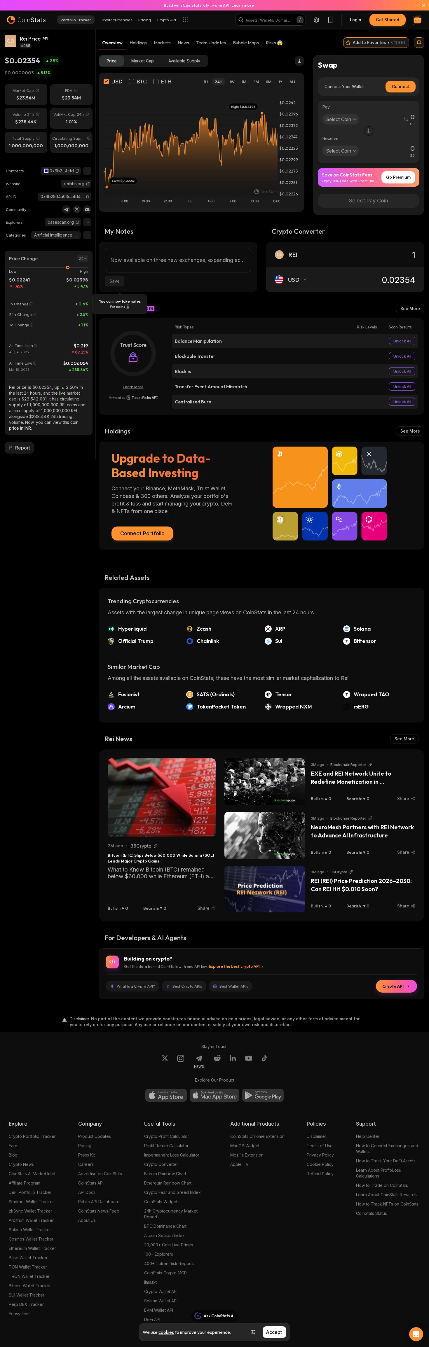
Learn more (242, 5)
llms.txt (150, 1282)
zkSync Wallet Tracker (30, 1210)
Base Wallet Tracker (28, 1257)
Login (355, 19)
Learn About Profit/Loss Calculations (378, 1173)
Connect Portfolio (142, 533)
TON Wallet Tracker (28, 1266)
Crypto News (21, 1164)
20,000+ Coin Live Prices (168, 1244)
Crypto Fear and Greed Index (172, 1192)
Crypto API (393, 986)
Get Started (387, 19)
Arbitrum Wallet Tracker (31, 1220)
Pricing (84, 1145)
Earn (13, 1145)
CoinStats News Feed (98, 1210)
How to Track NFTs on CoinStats (387, 1203)
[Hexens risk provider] (133, 397)
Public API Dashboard (99, 1201)
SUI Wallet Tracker (26, 1294)
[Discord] (87, 209)
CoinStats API (91, 1182)
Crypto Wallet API (160, 1291)
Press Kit (86, 1154)
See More (410, 308)
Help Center (367, 1136)
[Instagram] (180, 1062)
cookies (166, 1332)
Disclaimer (316, 1136)
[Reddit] (217, 1062)
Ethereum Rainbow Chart (167, 1182)
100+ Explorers (158, 1254)
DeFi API (152, 1319)
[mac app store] (214, 1095)
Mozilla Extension (247, 1154)
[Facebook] (264, 1062)
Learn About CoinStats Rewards (386, 1194)
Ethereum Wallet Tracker (32, 1248)
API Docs (86, 1192)
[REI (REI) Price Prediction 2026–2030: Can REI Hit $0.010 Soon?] (264, 889)
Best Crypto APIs (187, 986)
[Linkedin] (232, 1062)
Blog (13, 1154)
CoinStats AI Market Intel (32, 1173)
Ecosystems (20, 1313)
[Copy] (77, 171)
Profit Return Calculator (166, 1145)
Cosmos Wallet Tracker (31, 1238)
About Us (87, 1220)
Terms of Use (320, 1145)
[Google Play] (263, 1095)
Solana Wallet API (160, 1300)
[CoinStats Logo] (26, 20)
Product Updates (94, 1136)
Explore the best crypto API (234, 966)
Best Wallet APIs (233, 986)
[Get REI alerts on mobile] (419, 42)
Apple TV (239, 1164)
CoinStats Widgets (161, 1201)
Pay (326, 106)
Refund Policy (320, 1173)
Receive (330, 138)
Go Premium (398, 177)
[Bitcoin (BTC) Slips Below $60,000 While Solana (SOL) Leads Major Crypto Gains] (162, 797)
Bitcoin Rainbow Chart (165, 1173)
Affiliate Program (24, 1182)
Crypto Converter (161, 1164)
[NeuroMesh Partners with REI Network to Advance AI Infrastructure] (264, 835)
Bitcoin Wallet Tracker (30, 1285)
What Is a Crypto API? (136, 986)
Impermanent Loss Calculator (171, 1154)
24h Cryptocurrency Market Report (171, 1213)
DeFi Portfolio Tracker (30, 1192)
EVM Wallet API (158, 1310)
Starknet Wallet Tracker (31, 1201)
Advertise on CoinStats (100, 1173)
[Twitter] (77, 209)
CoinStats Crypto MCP (165, 1272)
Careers (86, 1164)
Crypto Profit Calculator (166, 1136)
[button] (77, 171)
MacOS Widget (244, 1145)
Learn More (133, 386)
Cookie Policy (320, 1164)
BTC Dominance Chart (165, 1226)
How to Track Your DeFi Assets (386, 1160)
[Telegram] (66, 209)
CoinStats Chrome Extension (257, 1136)
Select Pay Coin (368, 200)
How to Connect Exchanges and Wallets (387, 1148)
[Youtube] (248, 1062)
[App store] (166, 1095)
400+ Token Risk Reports (169, 1263)
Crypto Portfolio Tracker (32, 1136)
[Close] (420, 5)
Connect (400, 86)
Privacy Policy (320, 1154)
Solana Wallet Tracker (30, 1229)
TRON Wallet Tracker (29, 1276)
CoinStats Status (371, 1213)
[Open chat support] (416, 1334)
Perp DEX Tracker (26, 1304)
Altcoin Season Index (164, 1235)
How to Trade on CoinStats (382, 1185)
